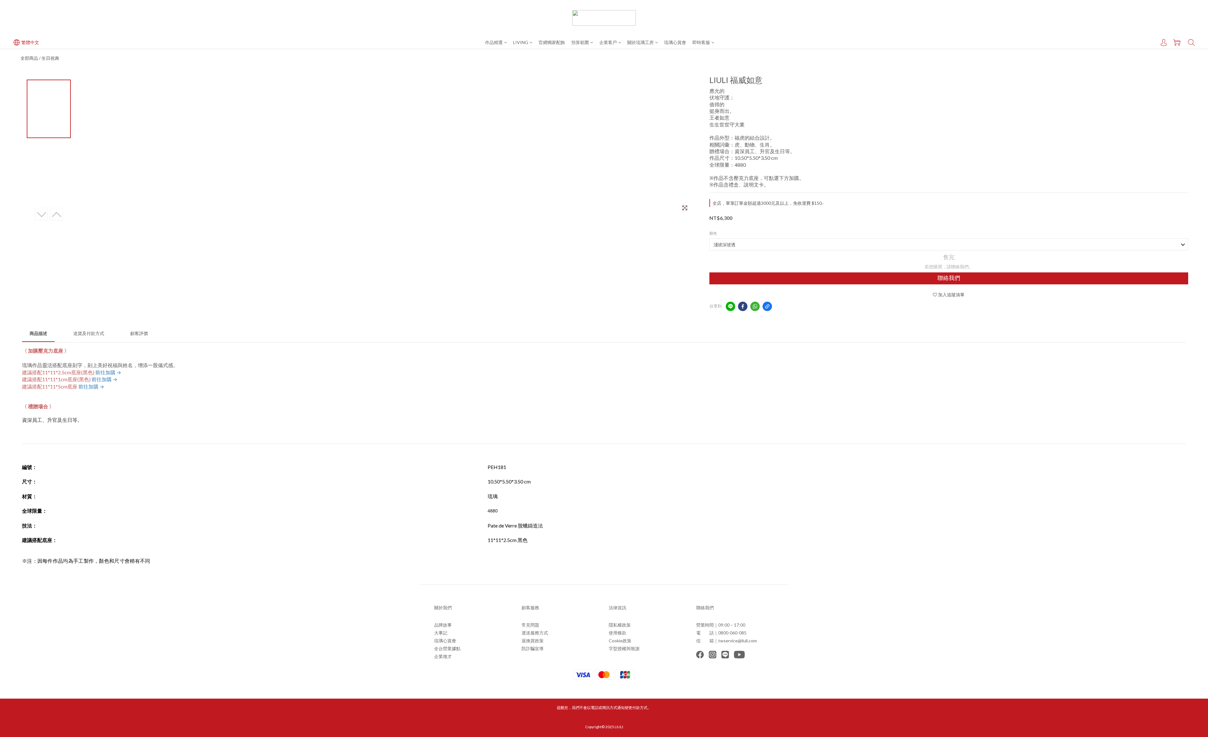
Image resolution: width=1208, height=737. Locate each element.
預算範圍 (580, 42)
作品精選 (494, 42)
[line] (730, 306)
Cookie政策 (620, 640)
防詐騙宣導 (533, 648)
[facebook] (742, 306)
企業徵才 (443, 656)
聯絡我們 (948, 278)
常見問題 (530, 625)
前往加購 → (108, 372)
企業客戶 (608, 42)
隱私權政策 (620, 625)
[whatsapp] (755, 306)
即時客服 (701, 42)
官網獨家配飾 (552, 42)
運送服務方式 (535, 632)
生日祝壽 (50, 58)
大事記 (440, 632)
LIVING (520, 42)
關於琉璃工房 (640, 42)
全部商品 (29, 58)
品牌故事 (443, 625)
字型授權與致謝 (624, 648)
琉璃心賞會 (675, 42)
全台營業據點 (447, 648)
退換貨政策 (533, 640)
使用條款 (617, 632)
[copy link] (767, 306)
